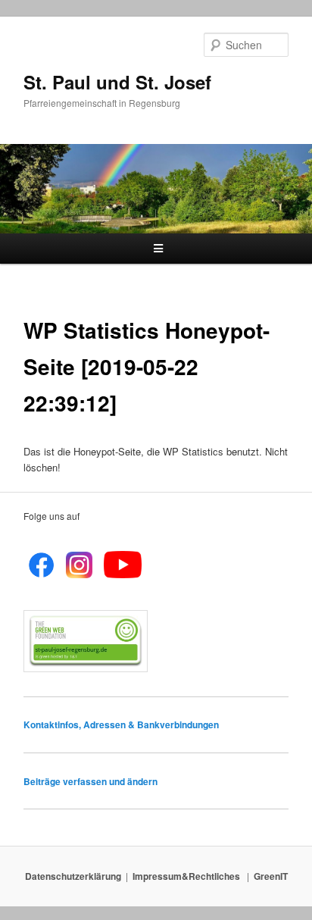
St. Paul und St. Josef (117, 82)
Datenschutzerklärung (73, 876)
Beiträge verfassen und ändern (90, 781)
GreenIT (271, 876)
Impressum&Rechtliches (187, 876)
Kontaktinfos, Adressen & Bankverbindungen (121, 724)
